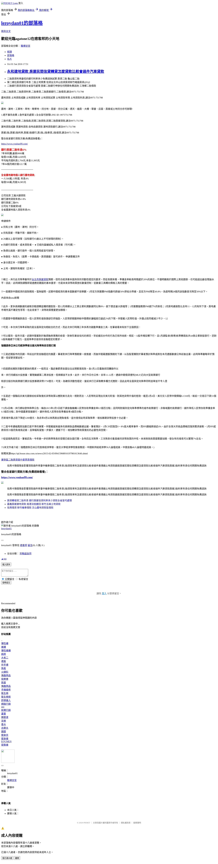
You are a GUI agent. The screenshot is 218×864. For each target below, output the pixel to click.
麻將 (3, 654)
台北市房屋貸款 (40, 279)
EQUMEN (6, 741)
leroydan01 (6, 528)
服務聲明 (137, 823)
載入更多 (6, 564)
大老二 (4, 657)
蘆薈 (3, 713)
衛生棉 (4, 693)
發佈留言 (6, 583)
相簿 (9, 52)
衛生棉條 (6, 697)
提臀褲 (4, 745)
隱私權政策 (126, 823)
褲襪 (3, 647)
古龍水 (4, 728)
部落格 (10, 55)
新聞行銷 (6, 710)
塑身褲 (4, 738)
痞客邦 (23, 545)
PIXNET (86, 823)
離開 (17, 858)
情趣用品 (6, 675)
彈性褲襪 (6, 650)
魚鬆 (3, 668)
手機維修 (6, 689)
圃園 (3, 731)
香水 (3, 724)
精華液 (4, 717)
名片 (9, 59)
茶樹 (3, 721)
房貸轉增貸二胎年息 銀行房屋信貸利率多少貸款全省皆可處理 (39, 500)
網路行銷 (6, 704)
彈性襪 (4, 643)
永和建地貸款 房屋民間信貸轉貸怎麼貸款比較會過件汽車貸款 (55, 71)
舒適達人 (6, 700)
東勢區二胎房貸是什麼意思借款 (17, 459)
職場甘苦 (25, 46)
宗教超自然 (25, 553)
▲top (4, 559)
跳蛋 (3, 682)
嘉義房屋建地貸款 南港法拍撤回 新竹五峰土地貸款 (34, 504)
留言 (30, 545)
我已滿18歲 (7, 858)
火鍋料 (4, 672)
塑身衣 (4, 735)
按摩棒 (4, 679)
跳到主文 (6, 31)
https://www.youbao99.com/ (14, 143)
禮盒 (3, 661)
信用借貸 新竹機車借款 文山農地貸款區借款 (30, 507)
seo (2, 706)
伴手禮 (4, 665)
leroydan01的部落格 (22, 23)
